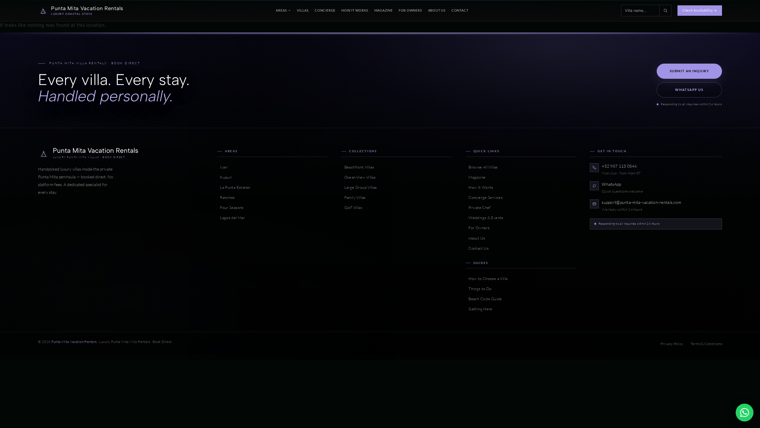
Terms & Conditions (706, 344)
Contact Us (477, 248)
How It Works (354, 10)
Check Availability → (700, 10)
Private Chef (478, 207)
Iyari (222, 167)
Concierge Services (484, 197)
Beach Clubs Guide (484, 298)
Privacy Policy (672, 344)
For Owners (410, 10)
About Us (437, 10)
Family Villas (353, 197)
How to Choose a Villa (486, 278)
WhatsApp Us (689, 90)
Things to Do (479, 288)
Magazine (383, 10)
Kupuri (224, 177)
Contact (460, 10)
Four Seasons (230, 207)
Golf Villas (351, 207)
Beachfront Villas (357, 167)
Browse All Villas (482, 167)
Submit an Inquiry (689, 71)
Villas (303, 10)
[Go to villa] (665, 10)
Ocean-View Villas (358, 177)
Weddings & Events (485, 217)
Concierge (325, 10)
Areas (281, 10)
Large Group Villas (359, 187)
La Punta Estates (233, 187)
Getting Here (479, 308)
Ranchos (226, 197)
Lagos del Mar (231, 217)
